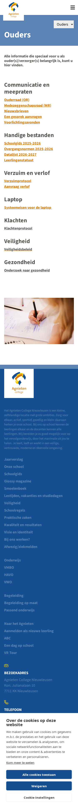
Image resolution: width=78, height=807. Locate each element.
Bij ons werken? (17, 539)
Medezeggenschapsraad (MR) (27, 105)
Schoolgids (13, 474)
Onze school (14, 466)
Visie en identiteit (18, 532)
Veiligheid (12, 503)
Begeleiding (14, 595)
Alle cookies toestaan (39, 774)
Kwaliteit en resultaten (23, 525)
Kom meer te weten (20, 762)
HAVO (8, 574)
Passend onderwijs (19, 610)
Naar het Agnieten (18, 623)
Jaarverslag (13, 459)
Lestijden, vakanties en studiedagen (33, 495)
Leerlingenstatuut (18, 160)
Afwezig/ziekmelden (20, 546)
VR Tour (10, 652)
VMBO (9, 567)
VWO (8, 582)
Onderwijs (12, 560)
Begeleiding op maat (21, 603)
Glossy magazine (17, 481)
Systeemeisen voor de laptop (28, 207)
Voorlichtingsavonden (22, 122)
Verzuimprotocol (17, 181)
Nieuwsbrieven (16, 111)
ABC (7, 638)
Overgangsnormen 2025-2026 (28, 149)
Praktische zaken (17, 517)
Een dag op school (18, 645)
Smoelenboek (15, 488)
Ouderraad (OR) (16, 100)
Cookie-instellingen (39, 797)
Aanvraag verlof (17, 186)
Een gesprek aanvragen (23, 116)
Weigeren (39, 786)
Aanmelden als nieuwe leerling (29, 631)
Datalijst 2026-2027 (20, 154)
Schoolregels (14, 510)
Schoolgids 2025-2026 (22, 143)
